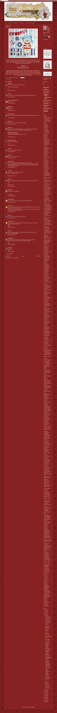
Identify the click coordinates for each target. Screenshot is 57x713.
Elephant (45, 255)
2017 (45, 689)
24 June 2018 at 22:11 (11, 227)
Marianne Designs (47, 391)
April (46, 683)
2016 (45, 691)
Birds (45, 145)
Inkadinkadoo (46, 331)
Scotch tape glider (47, 498)
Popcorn (45, 462)
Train (45, 573)
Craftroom (46, 203)
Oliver (45, 425)
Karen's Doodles (47, 345)
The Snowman (46, 564)
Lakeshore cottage (47, 356)
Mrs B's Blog (46, 89)
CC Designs (46, 180)
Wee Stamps (46, 591)
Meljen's (45, 396)
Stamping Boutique (47, 537)
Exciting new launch (47, 630)
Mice (45, 400)
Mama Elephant (46, 387)
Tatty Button (46, 552)
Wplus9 (45, 604)
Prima (45, 465)
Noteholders (46, 424)
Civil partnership (47, 189)
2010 (45, 700)
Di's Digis (45, 235)
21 (44, 115)
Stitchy (45, 544)
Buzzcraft (45, 166)
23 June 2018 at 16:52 (11, 151)
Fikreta (9, 247)
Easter (45, 253)
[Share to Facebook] (23, 77)
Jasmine (45, 338)
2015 (45, 692)
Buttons (45, 165)
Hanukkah (46, 310)
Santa (45, 489)
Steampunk (46, 543)
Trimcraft (45, 574)
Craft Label (46, 198)
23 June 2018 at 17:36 (11, 167)
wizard (45, 600)
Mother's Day (46, 408)
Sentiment (46, 506)
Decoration (46, 229)
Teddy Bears (46, 554)
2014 (45, 694)
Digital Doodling (46, 241)
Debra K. (9, 205)
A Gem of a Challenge (21, 59)
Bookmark (46, 152)
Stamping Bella (46, 536)
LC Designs (46, 362)
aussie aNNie (10, 199)
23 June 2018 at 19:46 (11, 195)
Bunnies (45, 161)
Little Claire (46, 371)
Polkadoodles (46, 460)
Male (45, 384)
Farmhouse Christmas (46, 270)
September (47, 621)
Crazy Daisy (46, 217)
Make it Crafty (46, 380)
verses (45, 582)
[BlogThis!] (21, 77)
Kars (45, 346)
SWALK (45, 548)
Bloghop (45, 151)
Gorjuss (45, 300)
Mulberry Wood (46, 409)
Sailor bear (47, 637)
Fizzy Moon (46, 274)
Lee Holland (46, 363)
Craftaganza (46, 199)
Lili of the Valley (46, 366)
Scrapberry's (46, 500)
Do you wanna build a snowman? (47, 651)
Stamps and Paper (11, 140)
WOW (45, 603)
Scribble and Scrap (47, 504)
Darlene (9, 127)
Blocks (45, 147)
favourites (46, 271)
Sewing (45, 510)
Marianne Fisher (45, 82)
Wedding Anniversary (46, 590)
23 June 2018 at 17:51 (11, 186)
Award (45, 134)
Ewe (45, 261)
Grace (45, 301)
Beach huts (46, 139)
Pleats (45, 457)
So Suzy (45, 525)
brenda (9, 83)
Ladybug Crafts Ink (47, 354)
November (47, 618)
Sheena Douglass (47, 511)
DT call (45, 250)
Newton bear (46, 417)
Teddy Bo (45, 556)
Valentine (45, 580)
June (46, 625)
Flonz (45, 275)
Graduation (46, 302)
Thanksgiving (46, 558)
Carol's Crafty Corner (46, 105)
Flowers (45, 279)
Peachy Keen (46, 438)
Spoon (45, 527)
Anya (45, 127)
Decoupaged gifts (47, 231)
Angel (45, 123)
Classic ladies (46, 191)
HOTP (45, 324)
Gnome (45, 296)
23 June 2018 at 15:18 (11, 145)
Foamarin (45, 280)
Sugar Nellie (46, 545)
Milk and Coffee (46, 402)
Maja (45, 379)
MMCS (45, 404)
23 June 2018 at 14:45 (11, 136)
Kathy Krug (10, 221)
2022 (45, 609)
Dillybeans (46, 242)
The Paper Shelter (47, 562)
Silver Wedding (46, 516)
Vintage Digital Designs (46, 586)
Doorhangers (46, 246)
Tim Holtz (45, 569)
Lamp (45, 358)
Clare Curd (46, 190)
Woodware (46, 602)
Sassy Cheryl (46, 493)
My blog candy (46, 411)
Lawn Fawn (46, 361)
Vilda (45, 583)
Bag (45, 136)
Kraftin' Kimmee (46, 350)
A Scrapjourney (47, 102)
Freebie (45, 284)
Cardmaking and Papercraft (47, 173)
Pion (45, 453)
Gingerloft (45, 293)
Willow (45, 598)
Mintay (45, 403)
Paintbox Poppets (47, 426)
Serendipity (46, 509)
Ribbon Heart (46, 482)
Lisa (8, 179)
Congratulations (46, 193)
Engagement (46, 259)
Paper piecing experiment (47, 664)
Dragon (45, 247)
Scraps (45, 503)
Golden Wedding (47, 297)
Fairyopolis (46, 268)
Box (45, 156)
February (47, 686)
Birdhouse (46, 144)
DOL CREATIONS (47, 108)
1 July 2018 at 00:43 (11, 251)
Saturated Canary (47, 496)
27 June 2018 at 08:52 (11, 244)
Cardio (45, 171)
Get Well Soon (46, 287)
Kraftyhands (46, 351)
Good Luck (46, 298)
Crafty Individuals (47, 208)
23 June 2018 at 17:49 (11, 175)
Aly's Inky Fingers (47, 121)
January (46, 687)
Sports (45, 528)
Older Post (38, 256)
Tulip (45, 575)
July (46, 624)
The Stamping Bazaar (46, 566)
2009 (45, 701)
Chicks (45, 182)
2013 (45, 695)
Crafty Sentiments (47, 215)
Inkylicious (46, 332)
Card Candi (46, 169)
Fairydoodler (46, 266)
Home (23, 256)
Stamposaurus (46, 539)
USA (45, 579)
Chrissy (9, 189)
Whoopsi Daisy (46, 595)
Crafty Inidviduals (47, 209)
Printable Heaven (47, 467)
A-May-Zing (46, 119)
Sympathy (46, 549)
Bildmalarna (46, 143)
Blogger (33, 707)
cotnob (9, 170)
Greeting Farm (46, 305)
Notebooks (46, 422)
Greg (45, 306)
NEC (45, 412)
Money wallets (46, 407)
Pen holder (46, 441)
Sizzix (45, 520)
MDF (45, 393)
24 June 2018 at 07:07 (11, 211)
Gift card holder (46, 289)
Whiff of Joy (46, 593)
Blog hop (45, 149)
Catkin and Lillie (47, 177)
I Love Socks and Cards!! (47, 98)
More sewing (47, 639)
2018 (45, 615)
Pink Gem (46, 452)
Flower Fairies (46, 278)
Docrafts (45, 243)
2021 (45, 611)
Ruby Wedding (46, 488)
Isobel (9, 148)
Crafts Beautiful (46, 205)
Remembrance (47, 655)
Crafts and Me (46, 204)
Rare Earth (46, 476)
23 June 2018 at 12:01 (11, 110)
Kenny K (45, 347)
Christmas (46, 187)
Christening (46, 186)
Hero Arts (45, 318)
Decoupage (46, 230)
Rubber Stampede (47, 486)
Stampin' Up (46, 534)
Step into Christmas (47, 654)
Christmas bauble (48, 636)
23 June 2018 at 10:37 (11, 103)
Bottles (45, 153)
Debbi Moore (46, 227)
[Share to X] (22, 77)
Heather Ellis (46, 315)
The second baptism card (47, 678)
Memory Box (46, 398)
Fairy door (46, 264)
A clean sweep (47, 667)
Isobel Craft (46, 333)
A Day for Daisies (47, 117)
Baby (45, 135)
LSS (45, 374)
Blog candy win (46, 148)
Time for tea (46, 570)
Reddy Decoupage (47, 477)
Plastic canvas (46, 456)
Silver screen (46, 515)
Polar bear (46, 458)
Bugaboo (45, 160)
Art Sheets (46, 131)
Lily (44, 368)
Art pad (45, 130)
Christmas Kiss (47, 648)
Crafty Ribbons (46, 212)
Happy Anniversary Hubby (47, 671)
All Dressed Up (46, 120)
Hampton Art (46, 309)
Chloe (45, 185)
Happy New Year (47, 311)
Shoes (45, 514)
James (45, 337)
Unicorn (45, 578)
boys (45, 158)
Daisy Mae (46, 226)
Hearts (45, 314)
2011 (45, 698)
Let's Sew (46, 659)
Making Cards (46, 383)
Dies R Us (20, 68)
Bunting (45, 162)
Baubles (45, 138)
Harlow (45, 313)
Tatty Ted (45, 553)
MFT (45, 399)
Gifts (45, 291)
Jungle (45, 341)
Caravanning (47, 676)
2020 (45, 612)
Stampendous (46, 532)
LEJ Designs (46, 365)
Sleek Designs (46, 521)
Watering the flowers (47, 644)
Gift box (45, 288)
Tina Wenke (46, 571)
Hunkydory (46, 328)
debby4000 (9, 238)
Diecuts (45, 236)
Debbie (9, 121)
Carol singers (47, 640)
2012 (45, 697)
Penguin (45, 442)
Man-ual (45, 388)
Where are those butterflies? (48, 658)
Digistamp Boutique (47, 237)
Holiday (45, 323)
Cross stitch (46, 221)
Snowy (45, 524)
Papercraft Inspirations (46, 434)
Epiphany (45, 260)
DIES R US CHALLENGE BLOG (13, 133)
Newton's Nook (46, 418)
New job (45, 416)
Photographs (46, 449)
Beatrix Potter (46, 140)
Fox (44, 283)
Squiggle (45, 529)
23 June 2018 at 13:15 (11, 117)
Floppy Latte (46, 276)
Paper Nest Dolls (47, 429)
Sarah (9, 215)
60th (45, 116)
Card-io (45, 170)
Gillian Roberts (46, 292)
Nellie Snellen (46, 413)
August (46, 622)
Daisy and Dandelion (47, 224)
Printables (46, 469)
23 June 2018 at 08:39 (11, 90)
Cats (45, 178)
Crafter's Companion (47, 200)
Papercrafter (46, 435)
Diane (9, 230)
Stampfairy (46, 533)
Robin (45, 483)
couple (45, 195)
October (46, 619)
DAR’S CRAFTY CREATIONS (13, 134)
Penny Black (46, 443)
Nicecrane (46, 420)
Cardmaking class (47, 175)
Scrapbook (46, 501)
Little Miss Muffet (47, 372)
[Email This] (20, 77)
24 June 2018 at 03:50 (11, 202)
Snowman (45, 523)
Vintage (45, 584)
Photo (45, 448)
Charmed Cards (46, 181)
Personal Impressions (46, 447)
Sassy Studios (46, 494)
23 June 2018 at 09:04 (11, 96)
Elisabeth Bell (46, 256)
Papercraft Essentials (46, 432)
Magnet (45, 378)
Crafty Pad (46, 210)
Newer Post (8, 256)
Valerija (9, 106)
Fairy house (46, 265)
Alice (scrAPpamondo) (12, 100)
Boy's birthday (46, 157)
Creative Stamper (47, 220)
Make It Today (46, 382)
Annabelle (45, 126)
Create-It (45, 219)
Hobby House (46, 322)
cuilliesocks (10, 161)
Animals (45, 125)
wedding (45, 588)
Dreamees (46, 249)
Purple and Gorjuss (47, 647)
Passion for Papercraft (46, 111)
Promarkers (46, 470)
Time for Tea (47, 642)
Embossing (46, 257)
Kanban (45, 343)
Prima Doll (46, 466)
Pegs (45, 439)
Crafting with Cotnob (14, 173)
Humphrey (46, 327)
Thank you (46, 557)
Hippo (45, 319)
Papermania (46, 437)
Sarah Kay (46, 492)
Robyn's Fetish (46, 484)
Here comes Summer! (47, 662)
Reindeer (45, 479)
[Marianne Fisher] (43, 83)
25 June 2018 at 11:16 (11, 234)
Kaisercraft (46, 342)
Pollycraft (45, 461)
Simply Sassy (46, 519)
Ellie (46, 680)
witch (45, 599)
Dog (45, 245)
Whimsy (45, 594)
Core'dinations (46, 194)
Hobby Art (46, 320)
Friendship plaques (47, 674)
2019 (45, 614)
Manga (45, 389)
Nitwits (45, 421)
